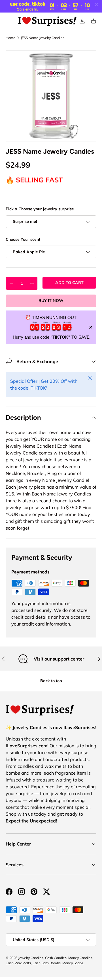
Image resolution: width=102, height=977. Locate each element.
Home (10, 38)
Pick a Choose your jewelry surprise (40, 208)
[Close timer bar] (96, 4)
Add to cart (69, 282)
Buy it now (51, 300)
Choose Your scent (23, 239)
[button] (93, 21)
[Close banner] (91, 327)
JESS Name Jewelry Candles (42, 38)
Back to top (51, 680)
